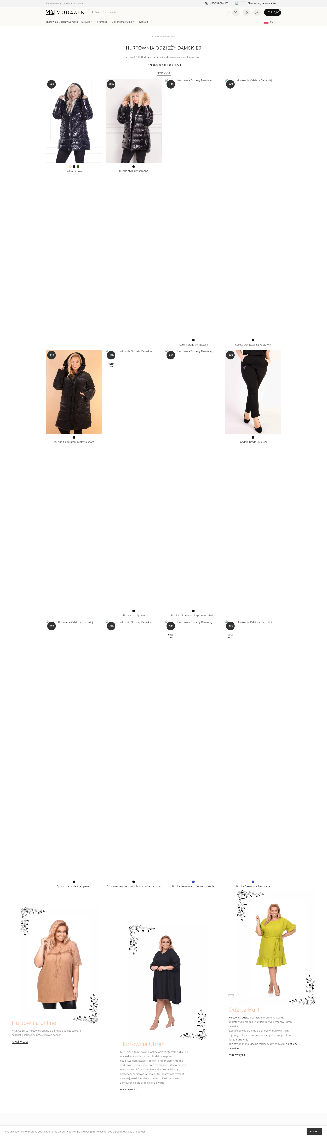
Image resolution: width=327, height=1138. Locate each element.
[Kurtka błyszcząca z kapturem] (253, 208)
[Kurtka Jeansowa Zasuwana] (253, 749)
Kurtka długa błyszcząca (193, 344)
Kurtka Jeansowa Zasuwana (253, 886)
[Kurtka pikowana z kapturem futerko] (193, 479)
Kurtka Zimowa (74, 171)
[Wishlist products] (246, 12)
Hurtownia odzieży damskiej (156, 57)
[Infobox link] (216, 3)
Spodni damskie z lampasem (74, 886)
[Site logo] (65, 12)
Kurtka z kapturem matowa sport (74, 442)
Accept (314, 1131)
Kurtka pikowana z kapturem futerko (193, 615)
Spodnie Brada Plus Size (253, 442)
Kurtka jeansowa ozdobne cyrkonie (193, 886)
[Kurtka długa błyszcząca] (193, 208)
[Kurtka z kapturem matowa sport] (74, 392)
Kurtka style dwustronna (133, 171)
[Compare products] (235, 12)
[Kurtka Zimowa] (74, 121)
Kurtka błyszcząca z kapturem (253, 344)
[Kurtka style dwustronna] (134, 121)
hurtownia (241, 1039)
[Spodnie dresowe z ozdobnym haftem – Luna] (134, 749)
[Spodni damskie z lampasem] (74, 749)
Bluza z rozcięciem (133, 615)
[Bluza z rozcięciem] (134, 479)
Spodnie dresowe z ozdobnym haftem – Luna (133, 886)
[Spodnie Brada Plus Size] (253, 392)
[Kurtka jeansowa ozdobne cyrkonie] (193, 749)
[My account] (257, 12)
